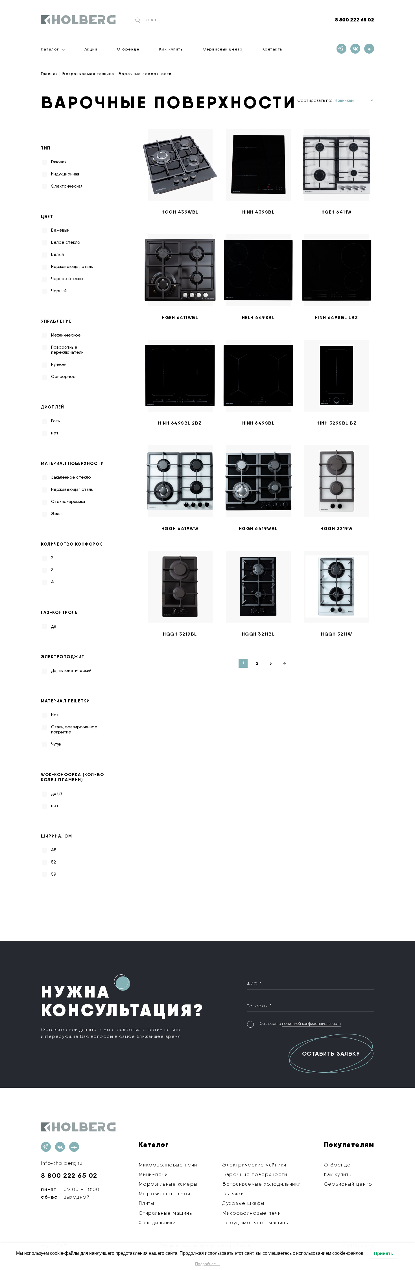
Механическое (66, 335)
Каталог (50, 49)
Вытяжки (233, 1193)
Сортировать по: (314, 100)
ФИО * (254, 983)
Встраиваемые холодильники (261, 1184)
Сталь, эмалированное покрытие (74, 729)
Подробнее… (207, 1264)
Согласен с (300, 1023)
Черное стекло (67, 278)
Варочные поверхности (254, 1174)
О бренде (128, 49)
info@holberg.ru (62, 1163)
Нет (55, 714)
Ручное (58, 364)
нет (54, 433)
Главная (49, 73)
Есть (55, 420)
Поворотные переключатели (67, 350)
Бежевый (60, 230)
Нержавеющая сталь (72, 266)
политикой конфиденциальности (311, 1023)
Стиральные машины (166, 1213)
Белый (57, 254)
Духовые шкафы (243, 1203)
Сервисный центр (223, 49)
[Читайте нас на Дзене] (369, 49)
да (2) (56, 793)
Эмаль (57, 513)
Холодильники (157, 1222)
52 (53, 862)
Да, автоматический (71, 670)
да (53, 626)
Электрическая (66, 186)
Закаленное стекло (71, 477)
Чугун (56, 744)
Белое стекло (65, 242)
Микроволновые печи (168, 1165)
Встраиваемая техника (88, 73)
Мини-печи (153, 1174)
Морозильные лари (165, 1193)
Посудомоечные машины (255, 1222)
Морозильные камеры (168, 1184)
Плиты (146, 1203)
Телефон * (259, 1005)
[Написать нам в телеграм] (341, 49)
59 (53, 874)
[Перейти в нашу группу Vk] (355, 49)
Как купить (171, 49)
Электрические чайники (254, 1165)
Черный (59, 290)
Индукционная (65, 174)
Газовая (58, 161)
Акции (90, 49)
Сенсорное (63, 376)
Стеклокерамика (68, 501)
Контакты (273, 49)
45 (53, 849)
